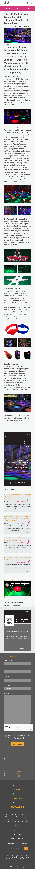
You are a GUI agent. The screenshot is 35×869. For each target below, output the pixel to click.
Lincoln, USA (25, 648)
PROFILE (28, 511)
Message (7, 693)
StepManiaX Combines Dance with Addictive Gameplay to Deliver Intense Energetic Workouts (17, 528)
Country (7, 685)
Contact (17, 798)
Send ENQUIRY (17, 744)
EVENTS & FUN (21, 501)
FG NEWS (17, 830)
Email (6, 677)
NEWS (6, 501)
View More (17, 825)
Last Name (8, 668)
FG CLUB (17, 835)
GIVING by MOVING (17, 839)
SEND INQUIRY (20, 483)
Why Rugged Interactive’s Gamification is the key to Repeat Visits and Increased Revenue (18, 506)
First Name (8, 660)
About (17, 789)
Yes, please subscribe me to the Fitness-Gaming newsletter (19, 737)
